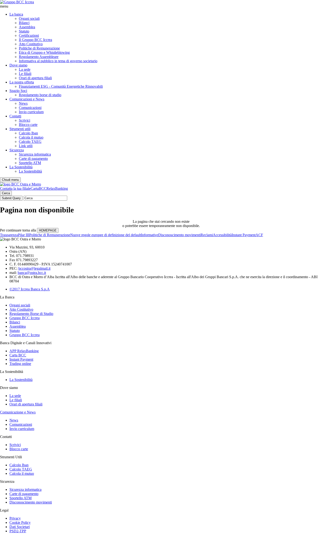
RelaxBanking (57, 188)
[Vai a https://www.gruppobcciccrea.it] (17, 2)
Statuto (24, 31)
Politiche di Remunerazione (39, 48)
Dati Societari (19, 527)
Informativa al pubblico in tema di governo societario (58, 61)
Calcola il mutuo (31, 137)
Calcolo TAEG (30, 142)
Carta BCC (17, 355)
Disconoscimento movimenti (179, 235)
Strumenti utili (19, 129)
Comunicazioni (30, 108)
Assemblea (27, 27)
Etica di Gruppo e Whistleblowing (44, 52)
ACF (259, 235)
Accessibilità (222, 235)
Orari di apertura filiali (35, 78)
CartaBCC (38, 188)
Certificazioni (29, 35)
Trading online (20, 364)
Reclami (207, 235)
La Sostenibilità (21, 167)
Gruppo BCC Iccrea (24, 318)
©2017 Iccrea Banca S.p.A (29, 289)
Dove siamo (18, 65)
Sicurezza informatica (35, 154)
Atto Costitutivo (31, 44)
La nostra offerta (21, 82)
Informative (149, 235)
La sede (24, 69)
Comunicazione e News (18, 412)
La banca (16, 14)
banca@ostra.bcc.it (32, 273)
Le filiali (25, 74)
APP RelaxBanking (24, 351)
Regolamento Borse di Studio (31, 314)
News (23, 103)
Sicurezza (16, 150)
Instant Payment (244, 235)
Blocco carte (28, 125)
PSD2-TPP (17, 531)
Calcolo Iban (28, 133)
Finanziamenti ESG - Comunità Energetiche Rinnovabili (61, 86)
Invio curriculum (31, 112)
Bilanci (24, 23)
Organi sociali (29, 19)
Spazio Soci (18, 91)
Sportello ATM (30, 163)
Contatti (15, 116)
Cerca (6, 193)
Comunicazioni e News (26, 99)
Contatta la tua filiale (15, 188)
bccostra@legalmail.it (34, 268)
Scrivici (24, 120)
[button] (161, 6)
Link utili (26, 146)
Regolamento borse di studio (40, 95)
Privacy (15, 518)
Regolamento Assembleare (38, 57)
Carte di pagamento (33, 159)
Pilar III (23, 235)
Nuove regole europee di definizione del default (105, 235)
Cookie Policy (20, 522)
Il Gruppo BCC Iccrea (35, 40)
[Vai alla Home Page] (20, 184)
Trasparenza (9, 235)
